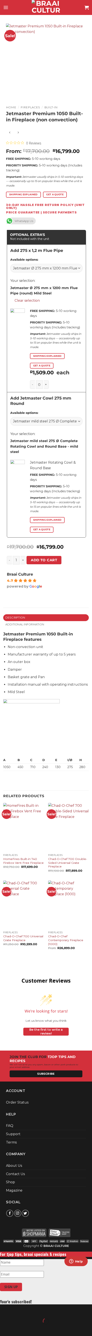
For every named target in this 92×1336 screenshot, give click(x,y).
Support (13, 1134)
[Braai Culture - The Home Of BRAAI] (46, 7)
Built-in (51, 107)
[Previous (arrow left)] (4, 1328)
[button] (5, 7)
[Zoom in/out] (4, 1310)
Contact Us (15, 1174)
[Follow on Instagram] (17, 1213)
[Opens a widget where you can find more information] (76, 1261)
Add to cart (44, 560)
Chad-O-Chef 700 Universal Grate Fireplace (23, 938)
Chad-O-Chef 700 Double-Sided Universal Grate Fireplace (67, 862)
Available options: (24, 260)
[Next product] (9, 132)
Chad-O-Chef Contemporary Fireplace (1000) (65, 940)
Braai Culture (20, 574)
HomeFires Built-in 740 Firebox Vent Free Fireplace (23, 860)
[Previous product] (18, 132)
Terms (11, 1142)
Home (11, 107)
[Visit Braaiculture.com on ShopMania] (34, 1232)
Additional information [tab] (24, 624)
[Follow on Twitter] (25, 1213)
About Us (14, 1166)
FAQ (9, 1126)
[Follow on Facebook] (9, 1213)
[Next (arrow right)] (17, 1328)
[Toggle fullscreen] (17, 1310)
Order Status (17, 1102)
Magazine (14, 1190)
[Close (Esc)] (42, 1310)
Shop (10, 1182)
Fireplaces (30, 107)
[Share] (29, 1310)
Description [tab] (15, 617)
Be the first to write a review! (46, 1031)
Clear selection (27, 300)
